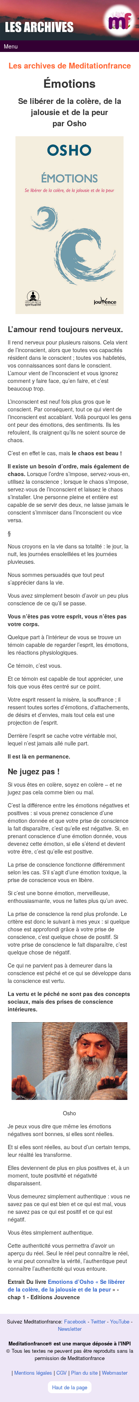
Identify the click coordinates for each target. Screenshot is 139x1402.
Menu (11, 46)
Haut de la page (69, 1387)
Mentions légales (33, 1372)
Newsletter (69, 1328)
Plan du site (84, 1372)
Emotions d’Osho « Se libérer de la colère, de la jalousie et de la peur (66, 1285)
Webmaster (114, 1372)
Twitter (98, 1321)
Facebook (75, 1321)
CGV (61, 1372)
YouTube (119, 1321)
